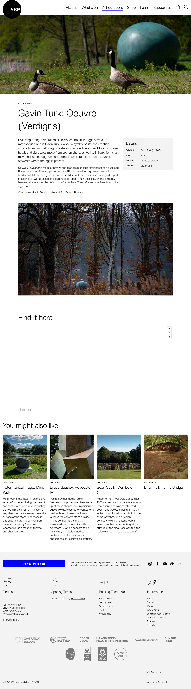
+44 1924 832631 (11, 619)
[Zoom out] (169, 333)
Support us (162, 7)
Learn (144, 7)
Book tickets (105, 598)
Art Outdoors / (25, 103)
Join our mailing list (34, 563)
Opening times (106, 606)
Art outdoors (112, 7)
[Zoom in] (169, 329)
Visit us (71, 7)
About (150, 598)
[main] (95, 279)
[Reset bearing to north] (169, 337)
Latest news (153, 609)
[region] (95, 368)
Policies (151, 621)
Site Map (151, 625)
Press (150, 606)
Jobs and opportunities (158, 613)
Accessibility (105, 613)
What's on (90, 7)
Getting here (105, 602)
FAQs (101, 609)
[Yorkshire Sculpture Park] (12, 9)
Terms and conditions (157, 617)
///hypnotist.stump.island (15, 613)
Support (151, 602)
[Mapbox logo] (25, 410)
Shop (131, 7)
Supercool (162, 682)
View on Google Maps (14, 607)
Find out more (78, 598)
